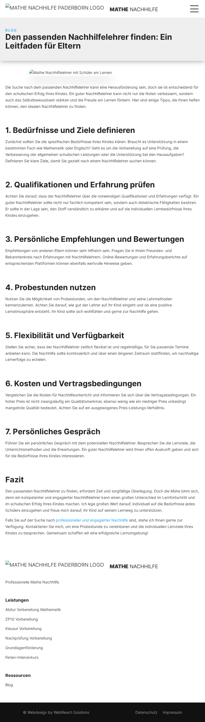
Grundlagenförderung (24, 647)
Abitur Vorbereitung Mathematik (33, 609)
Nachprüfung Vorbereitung (28, 638)
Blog (9, 684)
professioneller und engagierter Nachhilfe (92, 520)
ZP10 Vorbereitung (21, 619)
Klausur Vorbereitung (23, 628)
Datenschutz (146, 712)
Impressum (172, 712)
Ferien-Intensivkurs (21, 657)
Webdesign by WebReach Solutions (58, 712)
